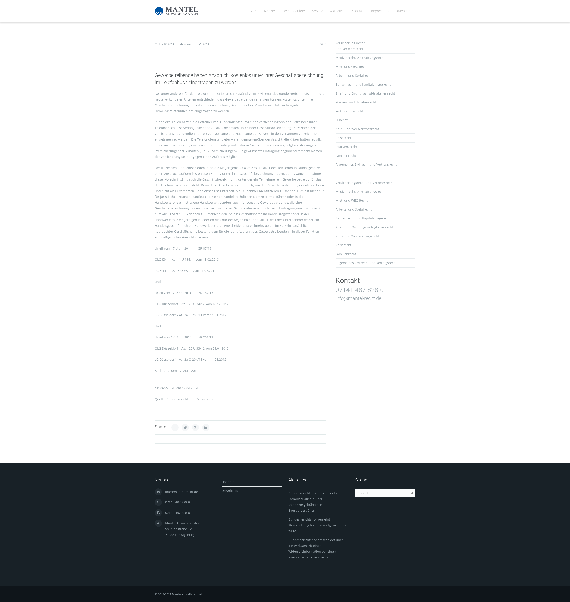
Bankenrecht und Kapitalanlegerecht (363, 84)
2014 (206, 44)
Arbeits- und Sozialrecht (354, 75)
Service (317, 11)
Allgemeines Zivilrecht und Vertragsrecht (366, 164)
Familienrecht (346, 155)
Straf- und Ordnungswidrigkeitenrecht (364, 227)
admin (188, 44)
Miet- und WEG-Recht (352, 66)
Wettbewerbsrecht (349, 111)
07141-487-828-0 (360, 290)
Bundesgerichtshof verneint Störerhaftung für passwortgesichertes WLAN (317, 525)
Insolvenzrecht (346, 147)
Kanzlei (270, 11)
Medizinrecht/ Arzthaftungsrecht (360, 58)
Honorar (228, 482)
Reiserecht (343, 138)
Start (253, 11)
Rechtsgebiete (294, 11)
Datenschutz (405, 11)
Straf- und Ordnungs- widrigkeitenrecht (365, 93)
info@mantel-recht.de (358, 298)
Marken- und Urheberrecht (356, 102)
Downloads (230, 491)
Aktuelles (337, 11)
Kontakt (358, 11)
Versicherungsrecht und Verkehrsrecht (364, 183)
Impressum (380, 11)
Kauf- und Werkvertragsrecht (357, 129)
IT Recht (342, 120)
